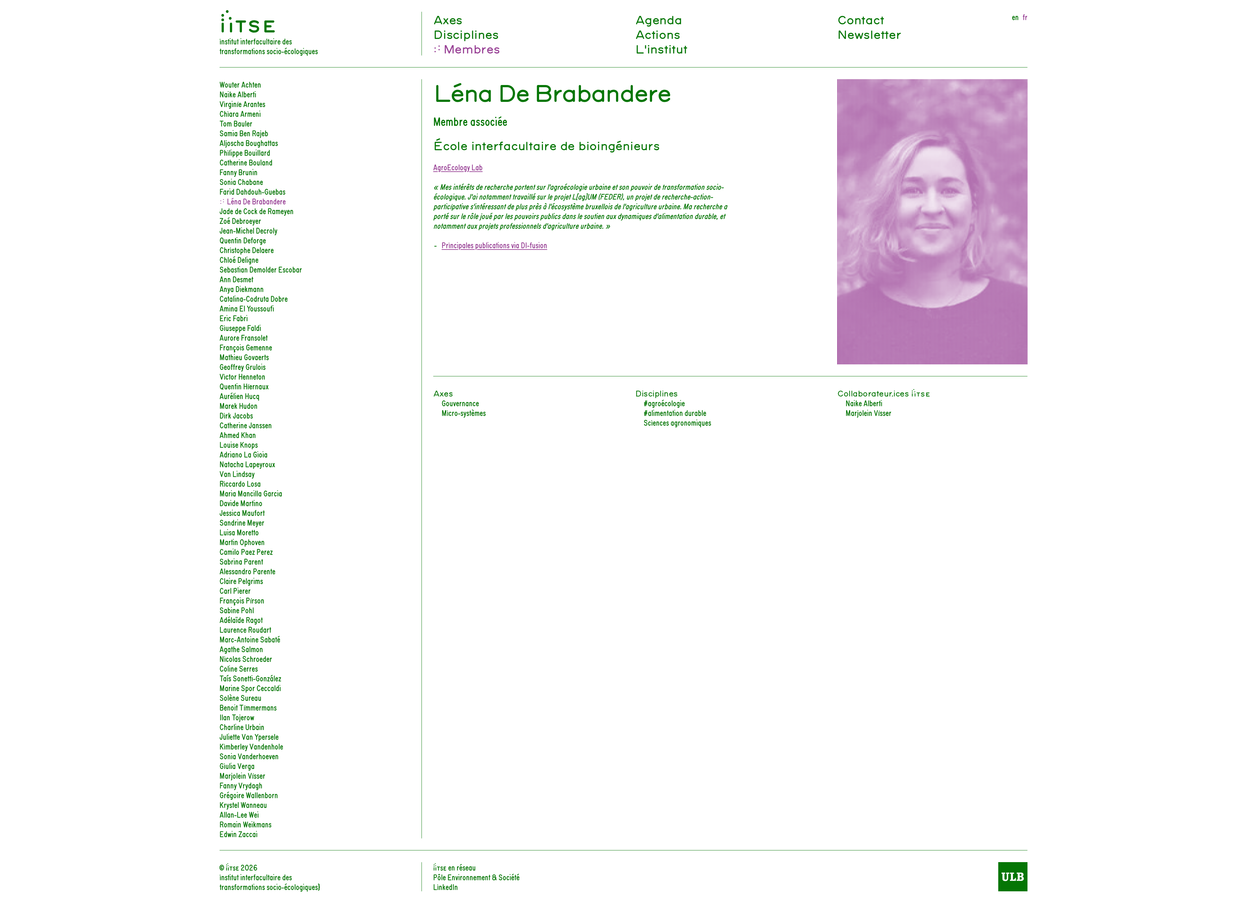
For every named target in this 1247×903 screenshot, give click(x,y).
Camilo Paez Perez (246, 551)
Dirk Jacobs (236, 415)
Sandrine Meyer (242, 522)
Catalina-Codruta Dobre (254, 298)
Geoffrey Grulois (243, 366)
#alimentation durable (675, 412)
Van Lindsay (237, 473)
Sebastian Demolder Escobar (261, 268)
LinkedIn (445, 886)
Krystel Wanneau (243, 804)
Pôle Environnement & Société (476, 876)
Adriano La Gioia (244, 453)
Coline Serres (239, 668)
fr (1025, 16)
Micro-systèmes (464, 412)
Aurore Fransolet (244, 337)
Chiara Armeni (240, 113)
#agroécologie (664, 402)
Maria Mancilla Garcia (251, 492)
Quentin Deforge (243, 239)
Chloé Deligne (239, 259)
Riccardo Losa (240, 483)
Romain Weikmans (245, 823)
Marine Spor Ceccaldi (250, 687)
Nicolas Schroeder (246, 658)
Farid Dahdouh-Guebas (252, 191)
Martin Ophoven (242, 541)
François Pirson (242, 599)
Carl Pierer (235, 590)
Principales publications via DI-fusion (494, 244)
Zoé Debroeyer (240, 220)
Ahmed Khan (238, 434)
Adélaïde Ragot (241, 619)
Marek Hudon (239, 405)
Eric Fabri (234, 317)
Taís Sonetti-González (250, 677)
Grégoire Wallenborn (249, 794)
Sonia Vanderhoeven (249, 755)
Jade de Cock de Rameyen (257, 210)
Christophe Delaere (247, 249)
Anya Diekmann (242, 288)
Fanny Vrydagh (241, 784)
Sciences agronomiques (677, 422)
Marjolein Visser (242, 775)
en (1015, 16)
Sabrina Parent (241, 561)
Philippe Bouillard (245, 152)
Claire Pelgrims (241, 580)
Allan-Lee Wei (239, 814)
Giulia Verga (237, 765)
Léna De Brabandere (256, 201)
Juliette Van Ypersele (249, 736)
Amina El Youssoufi (247, 307)
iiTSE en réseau (454, 866)
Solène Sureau (240, 697)
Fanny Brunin (239, 171)
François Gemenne (246, 346)
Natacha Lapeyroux (247, 463)
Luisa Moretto (239, 531)
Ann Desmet (236, 278)
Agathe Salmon (241, 648)
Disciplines (465, 33)
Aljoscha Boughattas (249, 142)
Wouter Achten (240, 84)
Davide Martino (241, 502)
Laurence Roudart (245, 629)
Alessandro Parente (247, 570)
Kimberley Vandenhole (251, 745)
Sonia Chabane (241, 181)
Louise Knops (239, 444)
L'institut (661, 48)
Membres (471, 48)
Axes (447, 19)
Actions (657, 33)
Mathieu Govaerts (244, 356)
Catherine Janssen (246, 424)
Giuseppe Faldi (240, 327)
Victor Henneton (242, 376)
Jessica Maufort (242, 512)
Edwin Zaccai (239, 833)
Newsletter (869, 33)
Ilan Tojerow (237, 716)
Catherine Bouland (246, 161)
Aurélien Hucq (239, 395)
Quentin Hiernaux (244, 385)
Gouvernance (460, 402)
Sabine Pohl (237, 609)
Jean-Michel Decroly (248, 230)
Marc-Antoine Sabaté (250, 638)
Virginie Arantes (242, 103)
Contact (860, 19)
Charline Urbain (242, 726)
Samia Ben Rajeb (244, 132)
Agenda (658, 19)
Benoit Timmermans (248, 707)
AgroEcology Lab (458, 166)
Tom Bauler (236, 122)
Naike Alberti (238, 93)
